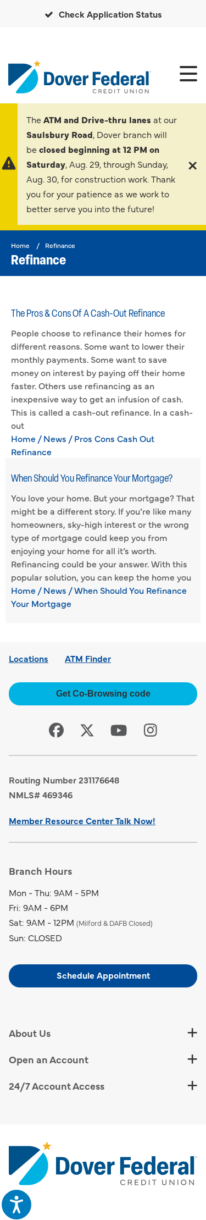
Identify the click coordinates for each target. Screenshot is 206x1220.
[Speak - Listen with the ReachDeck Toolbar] (16, 1204)
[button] (192, 164)
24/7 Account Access (56, 1085)
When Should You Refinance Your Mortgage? (91, 479)
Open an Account (48, 1059)
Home (20, 245)
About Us (30, 1033)
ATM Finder (88, 658)
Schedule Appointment (103, 975)
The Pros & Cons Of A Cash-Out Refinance (88, 314)
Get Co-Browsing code (103, 693)
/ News (51, 438)
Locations (28, 658)
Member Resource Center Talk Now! (82, 820)
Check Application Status (109, 14)
